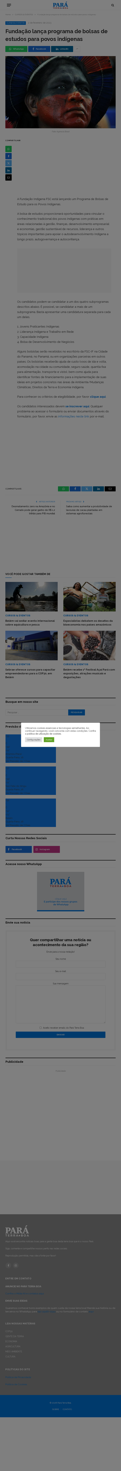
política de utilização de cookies (44, 733)
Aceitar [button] (49, 740)
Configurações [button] (33, 740)
